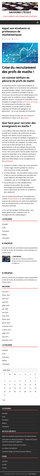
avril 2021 (5, 302)
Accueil (4, 464)
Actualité (5, 224)
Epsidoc (26, 118)
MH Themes (32, 474)
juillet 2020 (5, 305)
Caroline (16, 39)
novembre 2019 (7, 326)
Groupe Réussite (13, 199)
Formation (5, 231)
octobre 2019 (6, 330)
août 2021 (5, 298)
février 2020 (6, 319)
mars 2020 (5, 316)
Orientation (6, 238)
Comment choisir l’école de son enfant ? (14, 445)
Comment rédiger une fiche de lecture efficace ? (17, 451)
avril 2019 (5, 337)
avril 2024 (5, 292)
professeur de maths (30, 102)
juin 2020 (5, 309)
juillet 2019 (5, 333)
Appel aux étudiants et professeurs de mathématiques (19, 436)
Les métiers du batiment (9, 448)
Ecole (4, 228)
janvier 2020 (6, 323)
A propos (5, 461)
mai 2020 (5, 312)
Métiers (4, 235)
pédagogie (9, 161)
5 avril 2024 (7, 39)
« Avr (3, 400)
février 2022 (6, 295)
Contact (4, 468)
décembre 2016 (7, 340)
